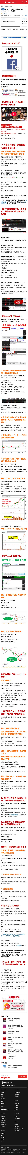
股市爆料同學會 (5, 1109)
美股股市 (3, 1135)
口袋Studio (17, 1118)
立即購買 (22, 1076)
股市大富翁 (17, 1103)
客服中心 (17, 1124)
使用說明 (3, 29)
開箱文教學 (15, 29)
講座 (2, 1096)
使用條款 (8, 1152)
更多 (26, 15)
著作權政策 (13, 1152)
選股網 (16, 1105)
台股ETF (3, 1137)
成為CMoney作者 (19, 1128)
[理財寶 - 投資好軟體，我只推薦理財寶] (10, 2)
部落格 (8, 1085)
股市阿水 (7, 6)
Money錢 (3, 1118)
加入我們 (13, 1085)
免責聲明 (23, 1152)
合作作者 (3, 1103)
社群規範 (18, 1152)
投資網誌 (3, 1116)
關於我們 (3, 1085)
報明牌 (16, 1109)
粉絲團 (19, 945)
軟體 (11, 6)
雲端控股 (17, 1107)
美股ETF (3, 1139)
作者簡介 (9, 29)
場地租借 (17, 1131)
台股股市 (3, 1133)
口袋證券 (3, 1126)
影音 (2, 1101)
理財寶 (2, 1092)
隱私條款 (3, 1152)
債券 (2, 1141)
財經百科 (3, 1122)
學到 (16, 1116)
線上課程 (3, 1099)
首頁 (2, 6)
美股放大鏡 (3, 1124)
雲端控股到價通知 (13, 815)
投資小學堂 (3, 1120)
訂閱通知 (22, 29)
